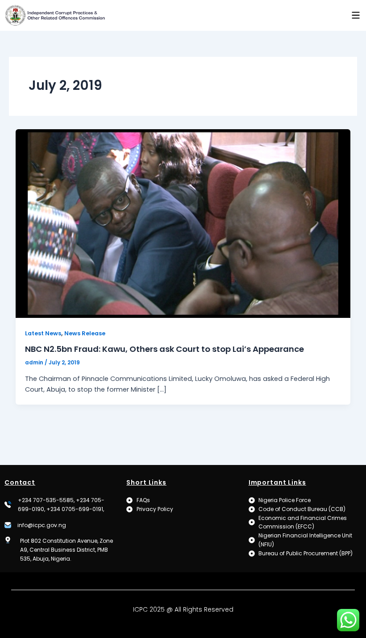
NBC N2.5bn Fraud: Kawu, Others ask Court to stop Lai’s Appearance (164, 349)
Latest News (43, 333)
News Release (84, 333)
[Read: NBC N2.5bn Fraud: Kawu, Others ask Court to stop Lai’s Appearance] (183, 223)
